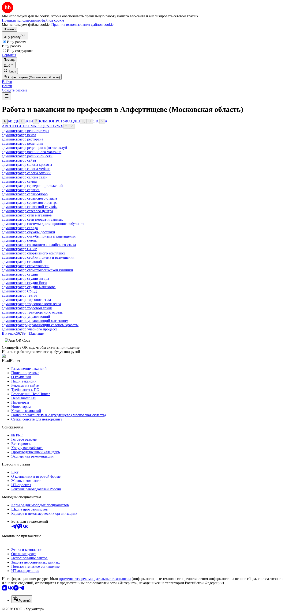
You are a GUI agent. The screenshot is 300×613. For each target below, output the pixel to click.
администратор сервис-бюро (25, 194)
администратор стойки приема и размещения (38, 257)
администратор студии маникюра (29, 287)
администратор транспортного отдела (32, 312)
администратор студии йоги (24, 283)
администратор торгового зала (26, 300)
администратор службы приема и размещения (38, 236)
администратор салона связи (25, 177)
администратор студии (20, 274)
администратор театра (19, 295)
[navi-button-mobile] (6, 96)
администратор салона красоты (27, 164)
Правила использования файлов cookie (82, 24)
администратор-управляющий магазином (35, 321)
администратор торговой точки (27, 308)
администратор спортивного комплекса (33, 253)
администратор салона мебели (26, 169)
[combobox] (21, 599)
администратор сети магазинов (27, 215)
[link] (10, 71)
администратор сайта (19, 160)
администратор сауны (19, 181)
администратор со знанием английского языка (39, 245)
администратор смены (20, 240)
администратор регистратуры (25, 131)
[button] (7, 82)
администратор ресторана (22, 139)
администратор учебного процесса (29, 329)
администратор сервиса (21, 190)
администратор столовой (22, 262)
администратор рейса (19, 135)
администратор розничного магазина (31, 152)
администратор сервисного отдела (29, 198)
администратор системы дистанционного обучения (43, 224)
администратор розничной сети (27, 156)
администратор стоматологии (25, 266)
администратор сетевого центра (27, 211)
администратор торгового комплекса (31, 304)
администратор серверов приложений (32, 186)
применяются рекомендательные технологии (95, 579)
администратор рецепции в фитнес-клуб (34, 148)
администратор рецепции (22, 143)
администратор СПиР (19, 249)
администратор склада (20, 228)
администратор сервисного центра (29, 202)
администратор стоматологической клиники (37, 270)
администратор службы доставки (28, 232)
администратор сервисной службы (29, 207)
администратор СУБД (19, 291)
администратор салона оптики (26, 173)
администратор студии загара (25, 278)
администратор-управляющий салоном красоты (40, 325)
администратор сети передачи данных (32, 219)
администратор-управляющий (26, 316)
